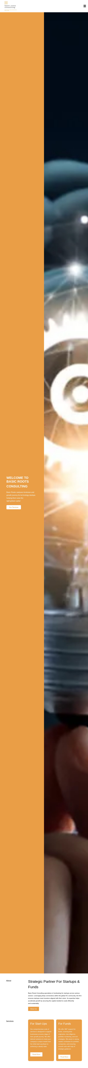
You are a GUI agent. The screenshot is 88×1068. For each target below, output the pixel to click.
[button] (85, 6)
